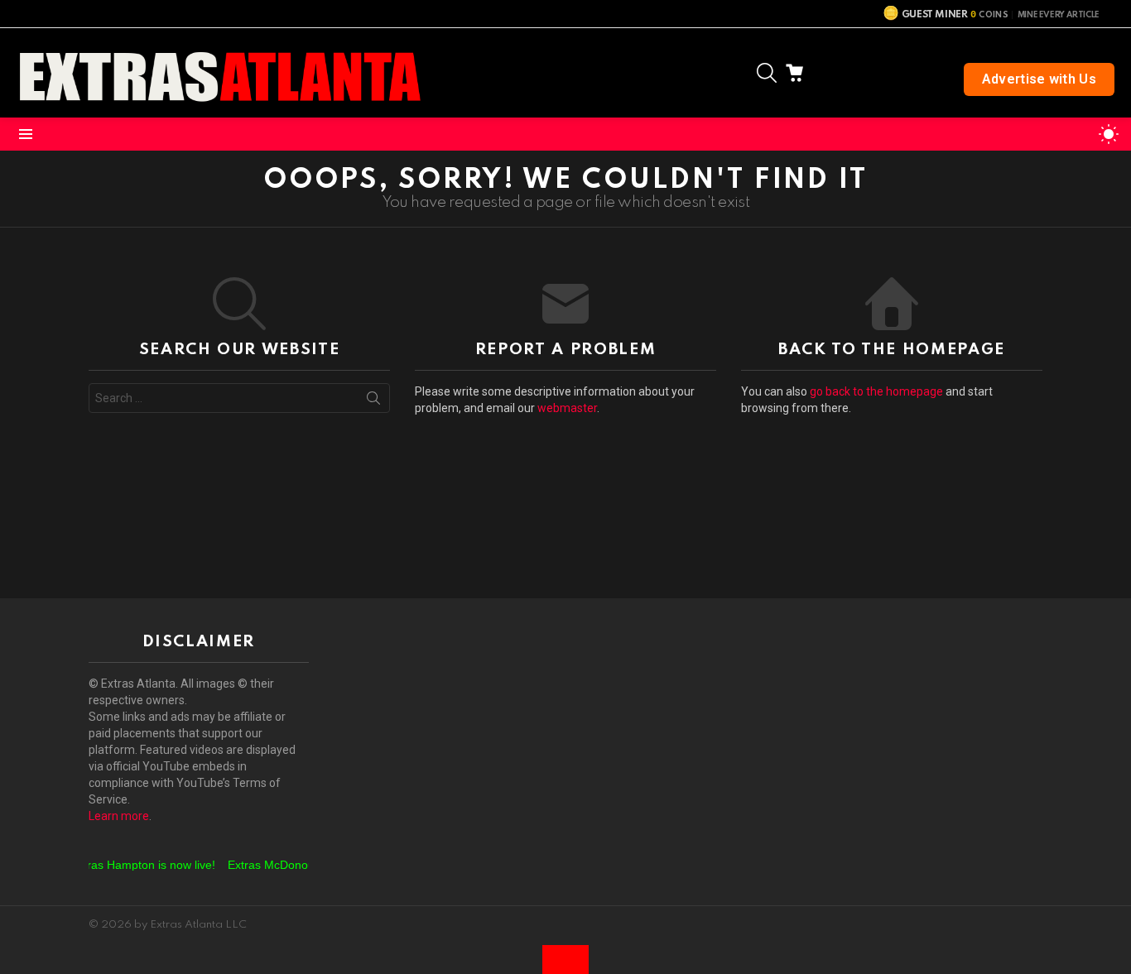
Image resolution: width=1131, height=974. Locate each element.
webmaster (567, 408)
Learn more (119, 816)
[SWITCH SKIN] (1109, 134)
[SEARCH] (767, 72)
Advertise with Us (1039, 79)
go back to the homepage (876, 391)
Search (373, 401)
